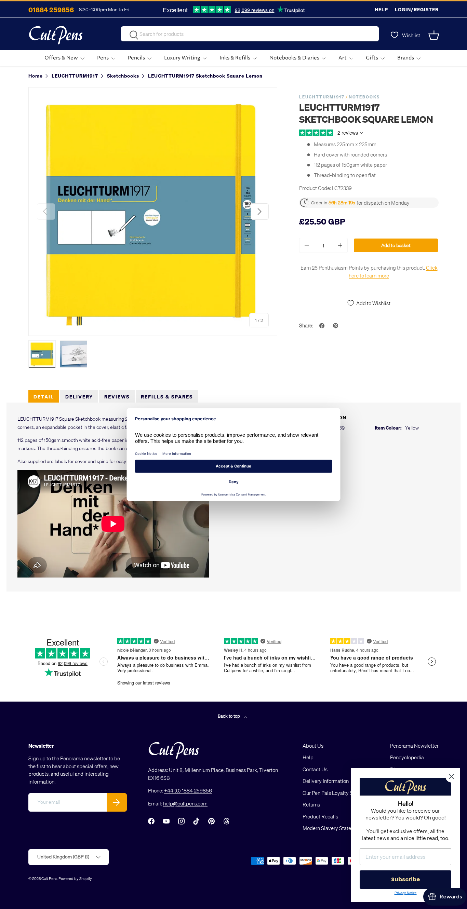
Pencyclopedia (407, 757)
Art (342, 58)
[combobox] (250, 33)
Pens (103, 58)
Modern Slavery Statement (333, 828)
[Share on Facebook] (323, 326)
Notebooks (364, 96)
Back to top (229, 716)
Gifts (372, 58)
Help (381, 9)
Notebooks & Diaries (294, 58)
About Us (313, 745)
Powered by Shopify (75, 878)
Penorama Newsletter (414, 745)
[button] (434, 35)
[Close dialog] (451, 777)
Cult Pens (49, 878)
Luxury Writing (182, 58)
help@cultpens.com (185, 803)
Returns (311, 804)
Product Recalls (320, 816)
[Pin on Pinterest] (336, 326)
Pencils (136, 58)
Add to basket (396, 245)
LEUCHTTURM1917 (322, 96)
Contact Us (315, 769)
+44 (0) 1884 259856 (188, 790)
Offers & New (61, 58)
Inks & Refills (234, 58)
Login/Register (417, 9)
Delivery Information (326, 780)
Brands (405, 58)
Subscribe (405, 879)
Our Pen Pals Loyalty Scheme (335, 792)
